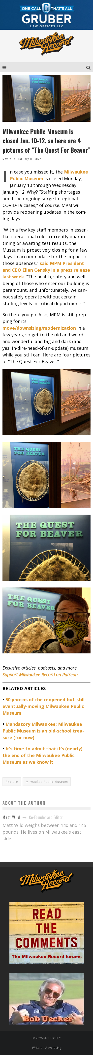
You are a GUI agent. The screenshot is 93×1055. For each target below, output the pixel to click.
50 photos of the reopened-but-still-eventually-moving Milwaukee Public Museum (44, 706)
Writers (37, 1048)
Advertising (53, 1048)
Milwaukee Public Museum (47, 782)
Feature (12, 782)
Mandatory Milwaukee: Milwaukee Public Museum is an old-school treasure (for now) (43, 730)
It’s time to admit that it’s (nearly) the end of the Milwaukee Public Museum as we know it (42, 755)
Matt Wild (8, 159)
